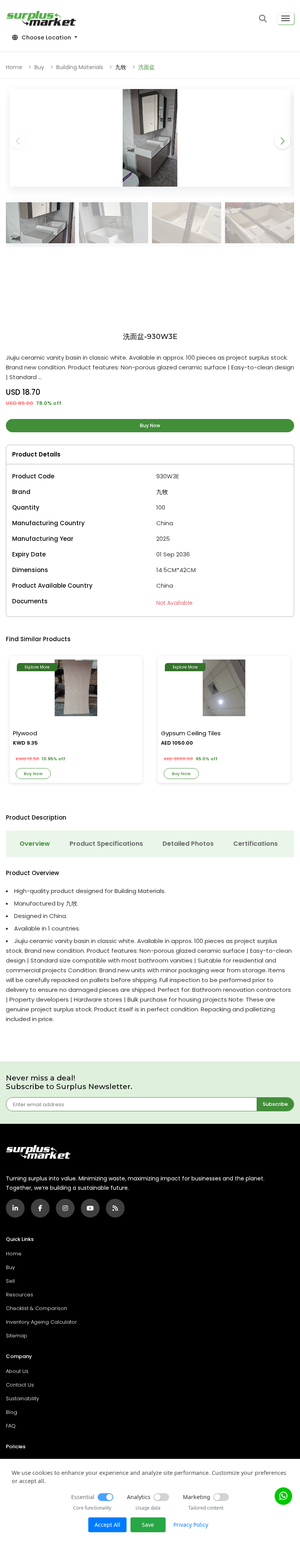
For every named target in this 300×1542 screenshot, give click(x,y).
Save (148, 1524)
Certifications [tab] (255, 843)
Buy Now (150, 425)
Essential (83, 1497)
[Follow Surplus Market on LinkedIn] (15, 1208)
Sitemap (16, 1335)
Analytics (138, 1497)
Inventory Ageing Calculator (41, 1322)
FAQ (11, 1426)
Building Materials (79, 67)
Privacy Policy (190, 1524)
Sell (10, 1281)
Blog (11, 1412)
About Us (17, 1371)
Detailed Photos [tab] (188, 843)
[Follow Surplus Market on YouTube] (90, 1208)
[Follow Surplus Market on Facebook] (40, 1208)
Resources (19, 1294)
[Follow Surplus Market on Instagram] (65, 1208)
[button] (263, 18)
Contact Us (20, 1385)
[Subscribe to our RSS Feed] (115, 1208)
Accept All (107, 1524)
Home (14, 67)
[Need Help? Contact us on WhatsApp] (283, 1496)
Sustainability (22, 1398)
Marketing (196, 1497)
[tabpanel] (150, 947)
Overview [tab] (35, 843)
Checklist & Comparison (36, 1308)
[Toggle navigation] (285, 18)
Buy (39, 67)
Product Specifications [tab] (106, 843)
